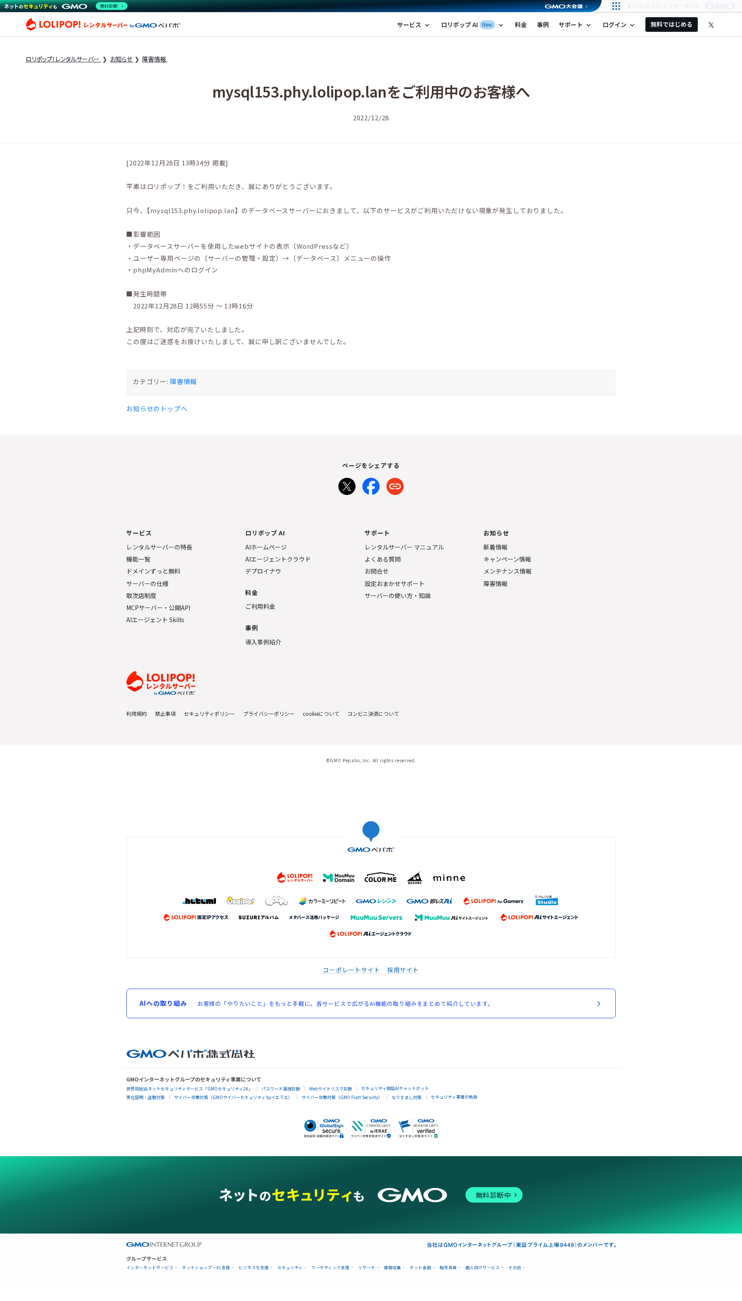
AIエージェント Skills (155, 619)
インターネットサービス (149, 1267)
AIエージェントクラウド (278, 559)
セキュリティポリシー (209, 713)
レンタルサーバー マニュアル (404, 547)
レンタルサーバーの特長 (159, 547)
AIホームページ (266, 547)
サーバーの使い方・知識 (398, 595)
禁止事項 (165, 713)
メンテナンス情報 (508, 571)
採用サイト (403, 969)
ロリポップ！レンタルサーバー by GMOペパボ (103, 24)
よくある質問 (383, 559)
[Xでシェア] (347, 485)
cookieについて (321, 713)
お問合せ (377, 571)
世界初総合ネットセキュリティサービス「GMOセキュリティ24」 (189, 1088)
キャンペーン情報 (507, 559)
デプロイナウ (263, 571)
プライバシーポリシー (269, 713)
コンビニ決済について (373, 713)
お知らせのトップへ (157, 408)
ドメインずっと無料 (153, 571)
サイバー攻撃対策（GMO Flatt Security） (342, 1097)
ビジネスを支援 (254, 1267)
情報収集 (392, 1267)
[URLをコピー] (395, 485)
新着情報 (496, 547)
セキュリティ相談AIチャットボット (395, 1088)
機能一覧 (138, 559)
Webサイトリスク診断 (330, 1088)
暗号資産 (448, 1267)
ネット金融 (420, 1267)
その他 (514, 1267)
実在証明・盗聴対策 (145, 1097)
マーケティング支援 (330, 1267)
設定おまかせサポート (395, 583)
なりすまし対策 (407, 1097)
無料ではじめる (672, 24)
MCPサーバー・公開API (158, 607)
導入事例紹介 (263, 642)
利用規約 (136, 713)
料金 (521, 24)
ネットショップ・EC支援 (206, 1267)
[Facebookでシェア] (371, 485)
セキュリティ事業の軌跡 (454, 1096)
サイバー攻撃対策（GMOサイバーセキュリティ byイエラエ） (233, 1097)
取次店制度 (141, 595)
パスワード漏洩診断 (281, 1088)
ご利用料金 (260, 606)
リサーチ (366, 1267)
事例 (543, 24)
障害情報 (183, 381)
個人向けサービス (482, 1267)
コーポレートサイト (351, 969)
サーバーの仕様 (147, 583)
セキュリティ (290, 1267)
